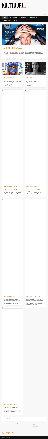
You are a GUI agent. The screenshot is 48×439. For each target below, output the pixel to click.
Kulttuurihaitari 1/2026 (10, 77)
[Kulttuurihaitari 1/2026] (12, 68)
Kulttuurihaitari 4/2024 (33, 296)
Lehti (22, 58)
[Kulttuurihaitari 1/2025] (12, 246)
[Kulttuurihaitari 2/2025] (35, 137)
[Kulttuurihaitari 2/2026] (24, 34)
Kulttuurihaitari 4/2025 (33, 77)
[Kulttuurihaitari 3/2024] (12, 354)
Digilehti (15, 20)
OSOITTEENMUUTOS (36, 426)
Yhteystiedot (23, 17)
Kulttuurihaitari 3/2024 (10, 404)
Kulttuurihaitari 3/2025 (10, 187)
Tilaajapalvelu (6, 20)
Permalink (42, 58)
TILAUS (34, 424)
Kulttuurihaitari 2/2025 (33, 187)
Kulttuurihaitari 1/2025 (10, 296)
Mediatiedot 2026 (33, 17)
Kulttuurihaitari (14, 17)
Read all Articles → (8, 419)
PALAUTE (34, 428)
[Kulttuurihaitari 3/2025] (12, 137)
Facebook (43, 14)
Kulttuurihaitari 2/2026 (13, 47)
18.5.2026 (15, 58)
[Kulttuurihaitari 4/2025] (35, 68)
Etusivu (4, 17)
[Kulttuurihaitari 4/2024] (35, 246)
